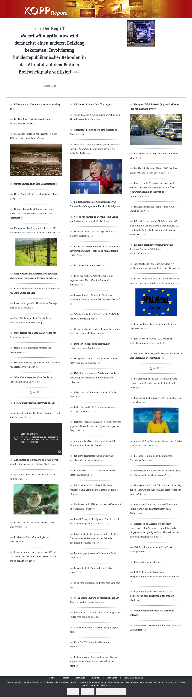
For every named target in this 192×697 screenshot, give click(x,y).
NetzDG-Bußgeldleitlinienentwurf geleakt (36, 402)
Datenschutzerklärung (133, 678)
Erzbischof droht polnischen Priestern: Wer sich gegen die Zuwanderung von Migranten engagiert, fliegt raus (95, 426)
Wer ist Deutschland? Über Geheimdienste (34, 183)
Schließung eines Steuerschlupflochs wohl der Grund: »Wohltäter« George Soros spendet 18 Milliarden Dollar (95, 149)
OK (73, 691)
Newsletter (96, 678)
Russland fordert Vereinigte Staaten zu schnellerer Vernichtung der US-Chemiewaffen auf (94, 299)
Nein (88, 691)
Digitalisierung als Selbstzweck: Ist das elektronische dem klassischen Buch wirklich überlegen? (152, 596)
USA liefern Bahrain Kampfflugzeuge (92, 104)
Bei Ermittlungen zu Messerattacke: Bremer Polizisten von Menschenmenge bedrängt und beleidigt (153, 383)
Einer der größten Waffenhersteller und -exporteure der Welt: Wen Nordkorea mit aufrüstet (92, 280)
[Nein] (188, 687)
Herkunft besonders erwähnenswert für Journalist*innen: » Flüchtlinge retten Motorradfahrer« (151, 249)
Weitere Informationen (111, 691)
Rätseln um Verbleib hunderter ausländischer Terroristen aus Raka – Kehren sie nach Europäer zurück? (94, 251)
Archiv (66, 678)
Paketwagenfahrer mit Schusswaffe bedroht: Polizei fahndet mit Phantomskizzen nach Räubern (154, 509)
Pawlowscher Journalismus (149, 562)
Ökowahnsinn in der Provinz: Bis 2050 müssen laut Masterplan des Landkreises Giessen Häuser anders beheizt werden (35, 556)
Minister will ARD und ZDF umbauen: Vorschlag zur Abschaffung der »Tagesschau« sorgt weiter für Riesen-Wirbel (155, 490)
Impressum (80, 678)
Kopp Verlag (112, 678)
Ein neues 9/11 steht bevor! (90, 265)
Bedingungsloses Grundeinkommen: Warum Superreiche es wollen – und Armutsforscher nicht (93, 661)
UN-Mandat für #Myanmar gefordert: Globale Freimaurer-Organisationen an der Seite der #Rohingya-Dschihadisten (94, 538)
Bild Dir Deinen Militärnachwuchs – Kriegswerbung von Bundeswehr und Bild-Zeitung (155, 576)
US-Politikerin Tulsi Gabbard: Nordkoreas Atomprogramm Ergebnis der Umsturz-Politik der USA (94, 490)
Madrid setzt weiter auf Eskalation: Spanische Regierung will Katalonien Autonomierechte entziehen (94, 377)
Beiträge (52, 678)
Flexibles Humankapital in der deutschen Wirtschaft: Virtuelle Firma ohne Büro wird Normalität (32, 213)
